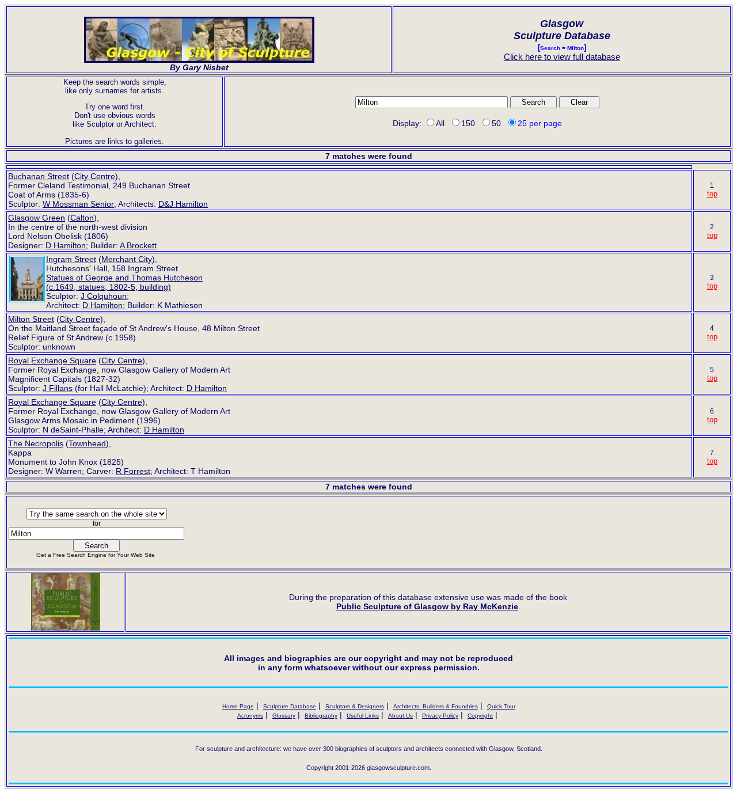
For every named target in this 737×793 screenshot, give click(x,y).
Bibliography (321, 715)
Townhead (87, 443)
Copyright (480, 715)
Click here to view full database (562, 57)
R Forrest (133, 471)
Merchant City (126, 259)
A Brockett (138, 245)
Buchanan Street (38, 176)
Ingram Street (71, 259)
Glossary (283, 715)
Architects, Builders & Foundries (435, 706)
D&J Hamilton (183, 203)
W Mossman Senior (78, 203)
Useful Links (363, 715)
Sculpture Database (289, 706)
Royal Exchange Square (52, 360)
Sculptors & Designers (354, 706)
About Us (400, 715)
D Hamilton (65, 245)
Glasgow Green (36, 217)
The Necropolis (35, 443)
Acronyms (250, 715)
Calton (82, 217)
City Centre (94, 176)
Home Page (238, 706)
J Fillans (58, 388)
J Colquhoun (104, 296)
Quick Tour (501, 706)
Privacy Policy (440, 715)
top (712, 193)
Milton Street (31, 319)
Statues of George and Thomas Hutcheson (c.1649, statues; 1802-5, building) (124, 282)
